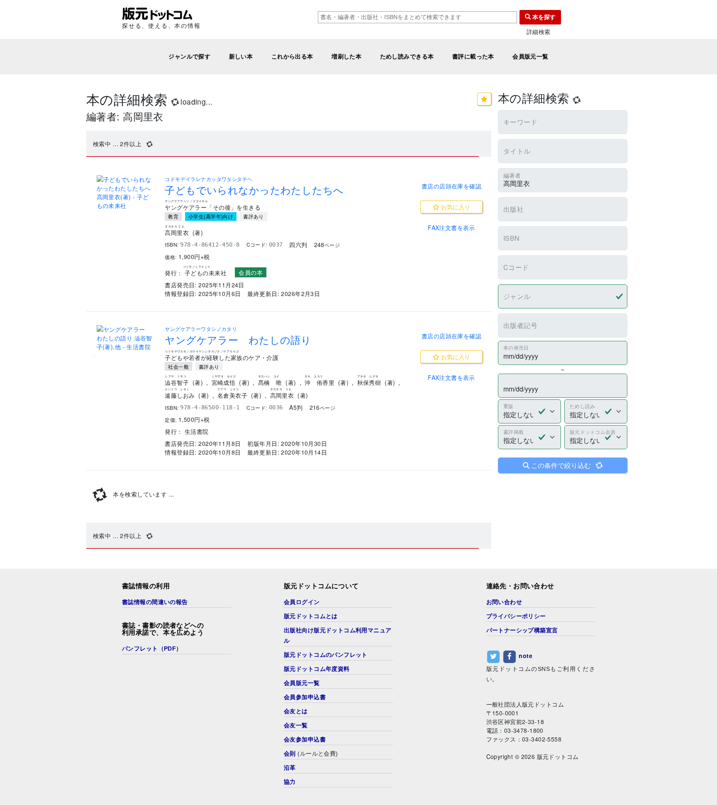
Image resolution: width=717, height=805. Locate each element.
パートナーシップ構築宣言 (522, 630)
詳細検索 (539, 32)
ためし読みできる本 (407, 56)
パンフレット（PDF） (152, 648)
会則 (290, 753)
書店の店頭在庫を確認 (451, 186)
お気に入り (454, 207)
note (525, 655)
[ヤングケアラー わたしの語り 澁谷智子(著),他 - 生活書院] (126, 338)
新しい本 (241, 56)
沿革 (290, 767)
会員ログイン (302, 602)
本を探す (543, 17)
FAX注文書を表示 (451, 227)
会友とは (296, 711)
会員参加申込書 (305, 697)
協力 (290, 781)
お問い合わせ (504, 602)
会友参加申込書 (305, 739)
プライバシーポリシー (516, 616)
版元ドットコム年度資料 (317, 669)
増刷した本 (346, 56)
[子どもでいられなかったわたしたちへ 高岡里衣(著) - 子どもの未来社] (126, 192)
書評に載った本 (473, 56)
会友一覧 (296, 725)
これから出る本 (292, 56)
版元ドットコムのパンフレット (326, 654)
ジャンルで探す (189, 56)
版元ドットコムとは (311, 616)
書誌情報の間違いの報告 (155, 602)
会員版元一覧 (530, 56)
